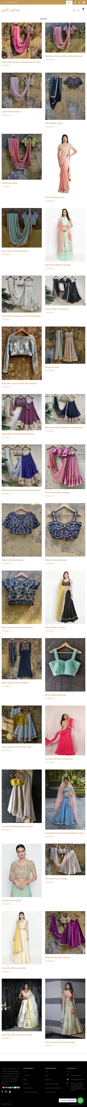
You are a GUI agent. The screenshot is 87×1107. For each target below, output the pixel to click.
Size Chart (48, 1079)
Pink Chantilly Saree (54, 197)
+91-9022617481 (76, 1075)
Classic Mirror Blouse (11, 900)
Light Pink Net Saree (11, 112)
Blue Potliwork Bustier (55, 695)
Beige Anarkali (52, 367)
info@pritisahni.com (77, 1079)
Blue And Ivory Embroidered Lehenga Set (21, 490)
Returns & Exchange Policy (54, 1088)
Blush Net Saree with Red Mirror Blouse (63, 56)
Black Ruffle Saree (54, 123)
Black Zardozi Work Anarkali (15, 683)
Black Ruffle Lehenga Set (57, 309)
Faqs (46, 1075)
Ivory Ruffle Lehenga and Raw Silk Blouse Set (23, 316)
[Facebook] (2, 1091)
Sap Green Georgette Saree (15, 251)
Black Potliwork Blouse (12, 560)
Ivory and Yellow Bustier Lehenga (17, 826)
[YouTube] (10, 1091)
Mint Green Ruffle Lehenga (57, 265)
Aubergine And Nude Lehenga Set (18, 434)
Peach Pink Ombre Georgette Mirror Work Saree (24, 62)
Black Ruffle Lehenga (55, 627)
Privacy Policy (28, 1088)
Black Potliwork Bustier (56, 560)
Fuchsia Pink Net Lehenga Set (59, 759)
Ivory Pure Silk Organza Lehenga (17, 1035)
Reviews (26, 1084)
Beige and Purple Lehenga (57, 957)
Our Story (26, 1075)
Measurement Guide (51, 1084)
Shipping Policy (50, 1092)
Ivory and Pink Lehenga (56, 879)
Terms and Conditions (30, 1092)
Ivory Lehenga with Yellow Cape (17, 747)
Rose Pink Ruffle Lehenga (57, 492)
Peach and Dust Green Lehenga (60, 1042)
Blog (25, 1079)
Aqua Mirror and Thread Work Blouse (19, 383)
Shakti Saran (81, 1104)
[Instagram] (6, 1091)
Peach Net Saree (10, 183)
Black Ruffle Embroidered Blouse (17, 627)
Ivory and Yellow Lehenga (14, 968)
